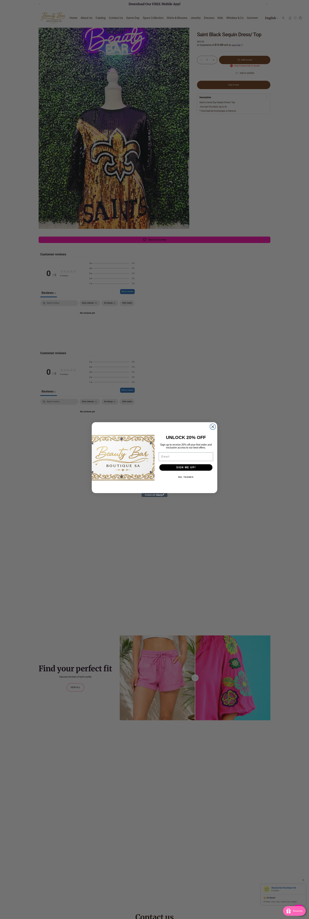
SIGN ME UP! (186, 467)
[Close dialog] (213, 427)
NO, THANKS (186, 477)
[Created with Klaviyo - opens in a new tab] (154, 495)
